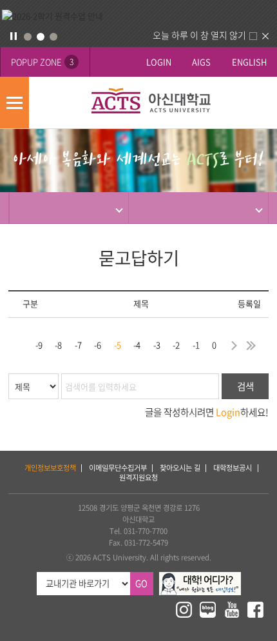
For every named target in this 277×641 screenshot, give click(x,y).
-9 (39, 345)
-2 (176, 345)
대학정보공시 (232, 467)
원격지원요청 (138, 477)
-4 (136, 345)
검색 (245, 386)
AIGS (201, 61)
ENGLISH (249, 61)
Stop (13, 36)
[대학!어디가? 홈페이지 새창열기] (200, 577)
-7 (78, 345)
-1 (196, 345)
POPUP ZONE (42, 61)
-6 (97, 345)
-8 (58, 345)
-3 (156, 345)
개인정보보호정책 (50, 467)
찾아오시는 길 (180, 467)
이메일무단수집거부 (118, 467)
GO (141, 583)
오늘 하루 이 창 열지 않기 (199, 34)
